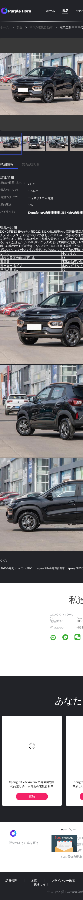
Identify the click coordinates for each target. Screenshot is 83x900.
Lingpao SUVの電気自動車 (49, 568)
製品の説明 (30, 164)
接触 (32, 796)
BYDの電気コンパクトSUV (16, 568)
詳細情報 (7, 164)
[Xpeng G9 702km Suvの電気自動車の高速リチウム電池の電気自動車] (32, 746)
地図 (34, 880)
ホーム (50, 11)
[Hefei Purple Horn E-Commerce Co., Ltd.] (56, 638)
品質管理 (11, 880)
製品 (65, 11)
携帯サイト (41, 884)
